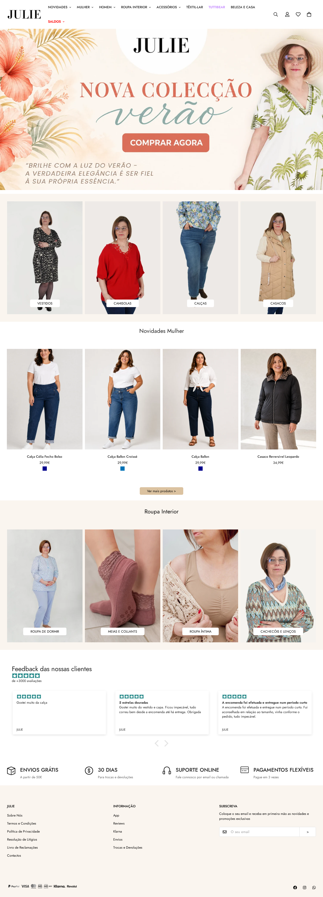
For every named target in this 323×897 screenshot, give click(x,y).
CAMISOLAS (122, 303)
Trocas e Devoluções (127, 847)
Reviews (119, 823)
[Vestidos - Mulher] (45, 257)
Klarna (117, 831)
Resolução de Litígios (22, 839)
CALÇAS (200, 303)
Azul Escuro (45, 468)
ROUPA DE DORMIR (45, 631)
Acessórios (167, 7)
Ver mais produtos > (161, 491)
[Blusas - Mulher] (122, 257)
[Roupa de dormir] (45, 585)
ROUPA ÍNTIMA (200, 631)
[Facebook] (295, 887)
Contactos (14, 855)
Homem (105, 7)
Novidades (57, 7)
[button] (309, 14)
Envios (117, 839)
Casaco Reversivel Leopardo (278, 456)
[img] (164, 675)
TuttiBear (217, 7)
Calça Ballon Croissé (122, 456)
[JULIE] (24, 14)
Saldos (54, 21)
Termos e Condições (21, 823)
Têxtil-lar (194, 7)
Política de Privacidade (23, 831)
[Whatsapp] (314, 887)
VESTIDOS (44, 303)
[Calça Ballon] (200, 399)
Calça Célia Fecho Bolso (44, 456)
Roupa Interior (134, 7)
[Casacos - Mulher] (278, 257)
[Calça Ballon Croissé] (123, 399)
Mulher (83, 7)
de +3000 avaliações (27, 680)
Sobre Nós (14, 815)
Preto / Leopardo (278, 468)
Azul (122, 468)
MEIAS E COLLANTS (122, 631)
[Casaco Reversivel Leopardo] (278, 399)
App (116, 815)
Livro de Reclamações (22, 847)
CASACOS (278, 303)
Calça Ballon (200, 456)
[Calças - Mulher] (200, 257)
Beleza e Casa (243, 7)
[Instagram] (304, 887)
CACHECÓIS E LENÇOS (278, 631)
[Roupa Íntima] (200, 585)
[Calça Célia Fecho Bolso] (45, 399)
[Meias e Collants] (122, 585)
